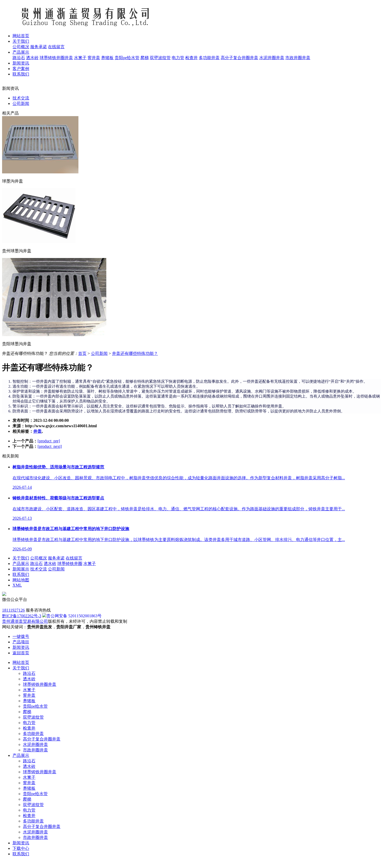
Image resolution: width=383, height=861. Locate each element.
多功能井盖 (209, 57)
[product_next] (50, 446)
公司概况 (21, 47)
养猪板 (107, 57)
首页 (82, 353)
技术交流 (21, 98)
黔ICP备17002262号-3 (21, 616)
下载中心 (21, 848)
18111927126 (13, 610)
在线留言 (56, 47)
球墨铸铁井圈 (69, 563)
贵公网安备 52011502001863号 (74, 616)
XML (17, 585)
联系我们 (21, 574)
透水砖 (32, 57)
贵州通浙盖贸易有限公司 (25, 621)
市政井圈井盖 (297, 57)
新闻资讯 (21, 843)
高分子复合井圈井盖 (239, 57)
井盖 (37, 431)
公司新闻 (21, 103)
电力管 (178, 57)
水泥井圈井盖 (271, 57)
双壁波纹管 (160, 57)
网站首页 (21, 662)
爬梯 (144, 57)
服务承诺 (38, 47)
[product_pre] (49, 441)
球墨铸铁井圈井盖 (56, 57)
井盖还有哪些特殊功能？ (135, 353)
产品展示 (21, 563)
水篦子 (80, 57)
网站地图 (21, 580)
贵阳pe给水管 (127, 57)
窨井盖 (94, 57)
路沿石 (19, 57)
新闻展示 (21, 569)
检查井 (191, 57)
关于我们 (21, 558)
